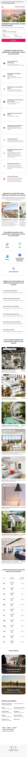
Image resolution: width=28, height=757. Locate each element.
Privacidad (11, 750)
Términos (16, 750)
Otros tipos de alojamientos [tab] (20, 703)
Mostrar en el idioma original (9, 3)
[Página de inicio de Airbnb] (3, 7)
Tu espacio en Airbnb (20, 6)
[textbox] (7, 36)
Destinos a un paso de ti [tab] (7, 703)
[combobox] (13, 32)
